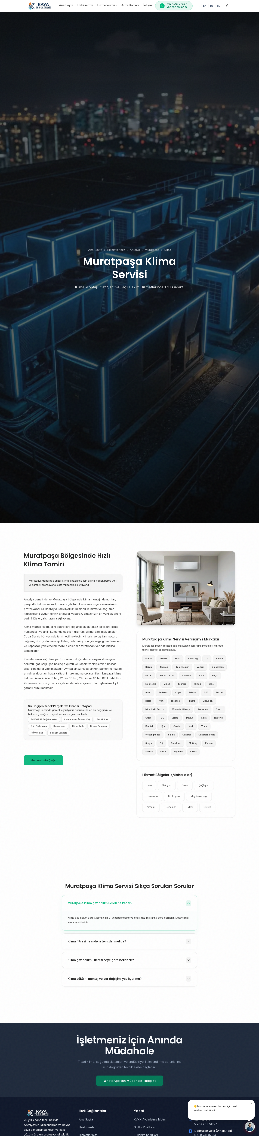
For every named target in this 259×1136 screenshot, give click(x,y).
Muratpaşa (152, 250)
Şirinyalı (166, 785)
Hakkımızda (85, 5)
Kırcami (151, 807)
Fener (185, 785)
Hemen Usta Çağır (43, 760)
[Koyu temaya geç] (228, 6)
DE (211, 5)
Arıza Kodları (130, 5)
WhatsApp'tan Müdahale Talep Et (129, 1081)
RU (218, 5)
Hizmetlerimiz (107, 5)
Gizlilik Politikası (144, 1127)
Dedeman (171, 807)
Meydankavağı (199, 796)
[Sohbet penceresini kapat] (251, 1103)
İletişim (147, 5)
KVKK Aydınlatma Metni (149, 1119)
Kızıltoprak (174, 796)
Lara (149, 785)
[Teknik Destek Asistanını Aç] (250, 1127)
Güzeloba (152, 796)
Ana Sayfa (66, 5)
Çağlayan (204, 785)
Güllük (207, 807)
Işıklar (190, 807)
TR (197, 5)
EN (204, 5)
